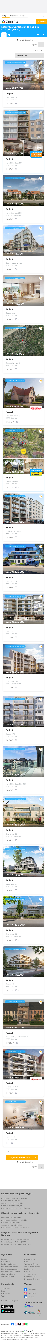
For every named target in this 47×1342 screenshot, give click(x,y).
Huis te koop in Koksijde (10, 1201)
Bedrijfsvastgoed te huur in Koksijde (15, 1228)
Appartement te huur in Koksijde (14, 1220)
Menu (43, 21)
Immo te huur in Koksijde (11, 1218)
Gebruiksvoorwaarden (9, 1333)
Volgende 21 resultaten (20, 1157)
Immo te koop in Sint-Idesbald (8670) (16, 1244)
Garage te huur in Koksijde (11, 1225)
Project (9, 93)
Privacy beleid (34, 1333)
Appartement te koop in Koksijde (14, 1198)
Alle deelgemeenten (29, 1337)
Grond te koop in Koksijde (11, 1206)
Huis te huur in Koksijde (10, 1223)
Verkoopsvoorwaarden (25, 1335)
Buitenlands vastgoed (19, 16)
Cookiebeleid (23, 1333)
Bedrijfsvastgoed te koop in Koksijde (15, 1208)
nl (44, 16)
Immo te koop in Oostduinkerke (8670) (16, 1239)
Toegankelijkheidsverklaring (11, 1339)
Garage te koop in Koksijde (12, 1203)
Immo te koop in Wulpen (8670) (14, 1242)
